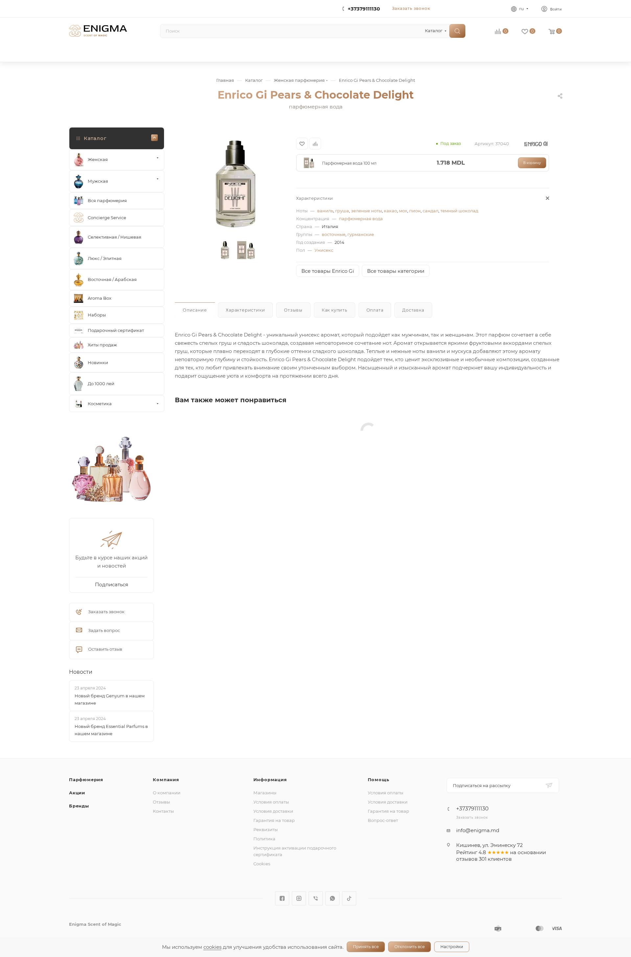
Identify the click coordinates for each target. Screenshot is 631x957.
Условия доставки (273, 811)
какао (390, 210)
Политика (264, 838)
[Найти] (457, 31)
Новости (80, 672)
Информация (270, 779)
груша (342, 210)
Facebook (282, 898)
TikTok (349, 898)
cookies (212, 947)
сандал (430, 210)
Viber (316, 898)
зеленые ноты (366, 210)
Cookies (261, 863)
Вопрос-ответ (383, 820)
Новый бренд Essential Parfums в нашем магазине (111, 730)
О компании (166, 792)
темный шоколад (459, 210)
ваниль (325, 210)
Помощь (378, 779)
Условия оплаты (271, 802)
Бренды (79, 805)
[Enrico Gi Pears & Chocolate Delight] (235, 184)
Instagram (299, 898)
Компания (166, 779)
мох (403, 210)
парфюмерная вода (361, 218)
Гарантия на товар (274, 820)
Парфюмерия (86, 779)
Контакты (163, 811)
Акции (77, 792)
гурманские (360, 234)
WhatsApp (332, 898)
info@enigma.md (477, 830)
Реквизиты (265, 829)
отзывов (467, 859)
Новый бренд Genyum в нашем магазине (110, 699)
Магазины (264, 792)
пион (415, 210)
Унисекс (324, 250)
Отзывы (161, 802)
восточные (333, 234)
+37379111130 (364, 9)
